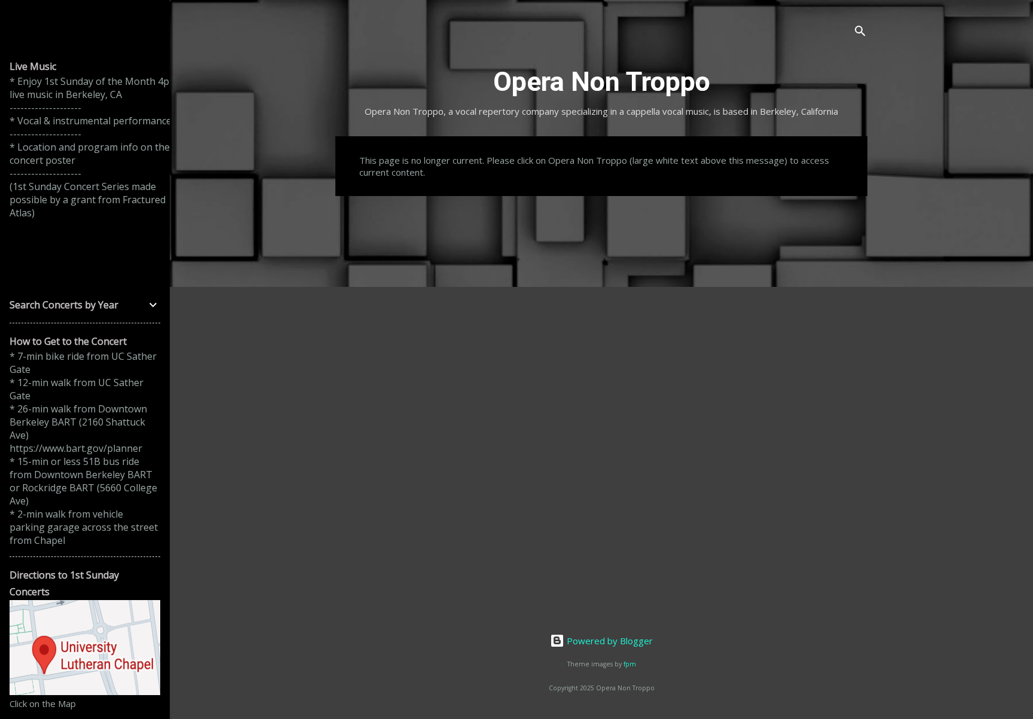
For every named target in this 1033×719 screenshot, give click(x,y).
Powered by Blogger (608, 641)
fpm (630, 664)
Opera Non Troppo (601, 81)
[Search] (860, 32)
